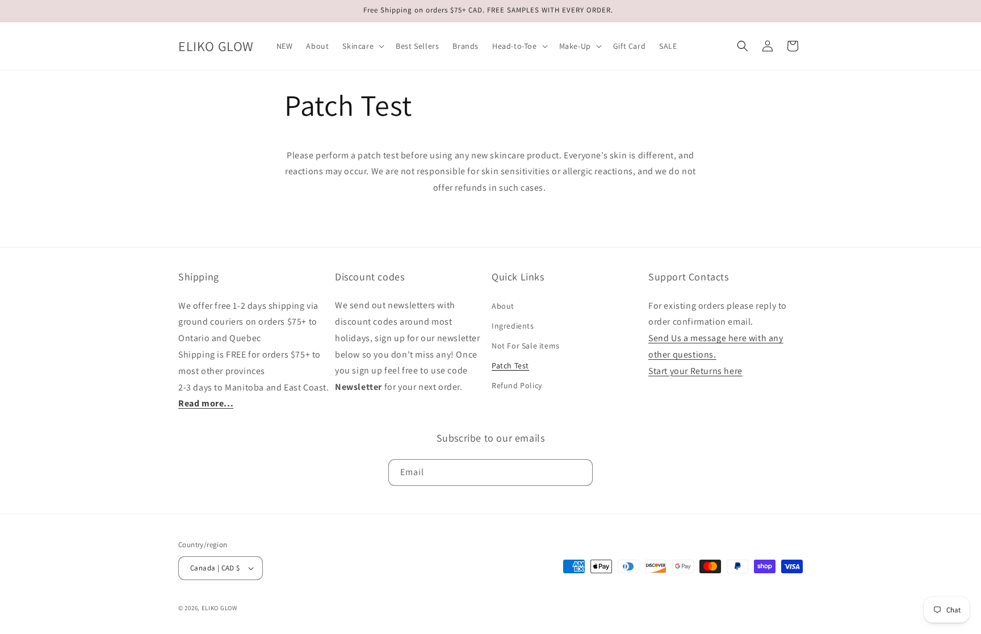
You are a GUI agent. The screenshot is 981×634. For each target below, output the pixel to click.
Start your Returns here (695, 370)
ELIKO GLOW (220, 608)
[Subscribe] (579, 472)
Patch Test (510, 365)
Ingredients (513, 325)
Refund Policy (517, 385)
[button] (362, 46)
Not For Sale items (526, 346)
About (503, 305)
